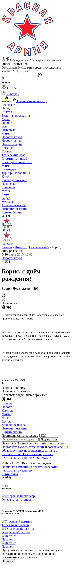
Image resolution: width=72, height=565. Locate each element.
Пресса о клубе (12, 144)
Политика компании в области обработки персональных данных (30, 468)
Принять (8, 561)
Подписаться (49, 439)
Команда (7, 410)
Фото (5, 194)
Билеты (7, 403)
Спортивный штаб (14, 158)
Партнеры (8, 183)
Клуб (5, 417)
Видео (6, 198)
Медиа (6, 421)
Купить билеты (12, 432)
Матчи (6, 133)
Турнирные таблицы (16, 173)
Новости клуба (12, 137)
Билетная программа (16, 115)
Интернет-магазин (14, 428)
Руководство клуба (14, 180)
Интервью (9, 130)
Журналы (8, 201)
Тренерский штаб (13, 155)
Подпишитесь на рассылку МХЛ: (24, 435)
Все (4, 126)
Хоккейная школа (14, 424)
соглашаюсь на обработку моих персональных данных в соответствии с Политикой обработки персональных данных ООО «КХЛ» (35, 452)
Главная (7, 247)
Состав (6, 151)
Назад (6, 108)
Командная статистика (17, 162)
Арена (6, 119)
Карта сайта (10, 474)
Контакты (8, 187)
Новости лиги (11, 140)
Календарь (9, 169)
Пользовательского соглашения (23, 447)
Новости (21, 247)
